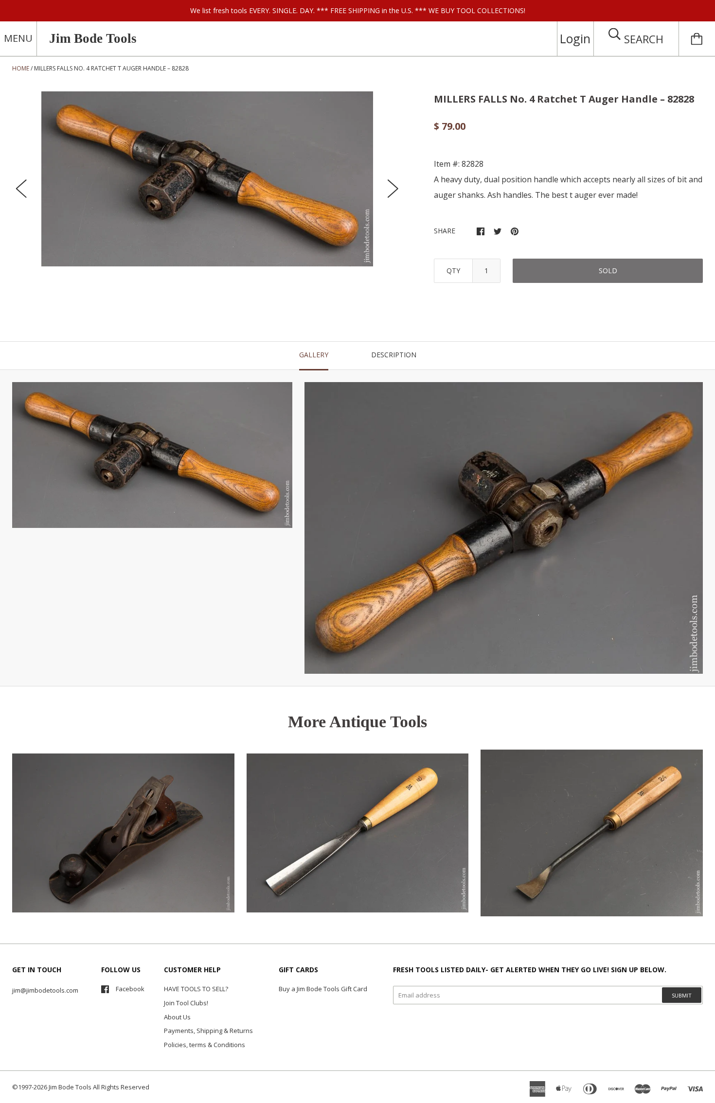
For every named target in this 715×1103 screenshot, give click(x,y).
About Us (177, 1017)
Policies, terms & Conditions (204, 1044)
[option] (207, 178)
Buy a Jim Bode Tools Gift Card (323, 988)
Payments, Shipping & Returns (208, 1030)
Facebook (130, 988)
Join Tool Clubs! (186, 1002)
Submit (682, 995)
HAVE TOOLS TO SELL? (196, 988)
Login (575, 38)
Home (20, 68)
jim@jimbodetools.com (45, 990)
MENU (18, 38)
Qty (453, 270)
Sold (608, 270)
